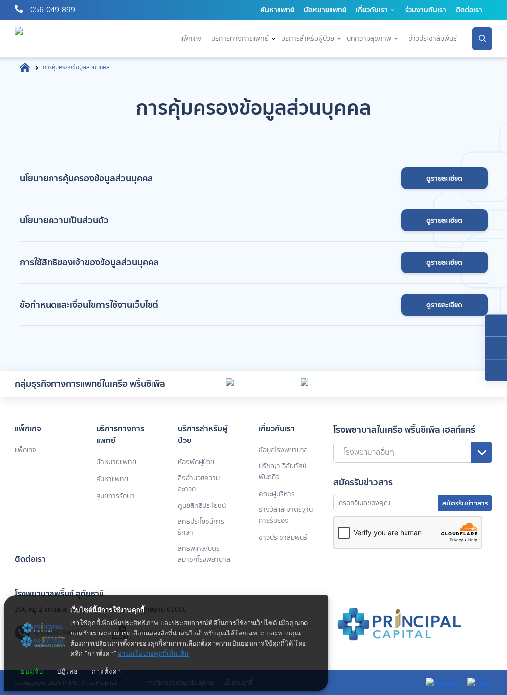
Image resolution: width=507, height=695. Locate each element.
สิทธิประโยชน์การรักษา (201, 527)
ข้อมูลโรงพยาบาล (283, 450)
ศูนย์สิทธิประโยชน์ (202, 506)
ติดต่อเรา (469, 9)
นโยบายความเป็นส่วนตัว (64, 220)
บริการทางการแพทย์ (240, 38)
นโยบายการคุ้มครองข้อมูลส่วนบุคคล (86, 178)
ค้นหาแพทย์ (277, 9)
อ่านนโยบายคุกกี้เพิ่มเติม (153, 654)
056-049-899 (52, 9)
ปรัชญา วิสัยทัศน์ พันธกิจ (282, 471)
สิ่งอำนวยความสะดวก (199, 483)
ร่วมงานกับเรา (425, 9)
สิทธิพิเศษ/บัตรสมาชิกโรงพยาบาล (204, 554)
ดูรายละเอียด (444, 178)
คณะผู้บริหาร (277, 494)
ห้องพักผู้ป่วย (196, 462)
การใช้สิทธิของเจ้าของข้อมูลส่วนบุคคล (89, 262)
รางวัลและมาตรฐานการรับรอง (286, 515)
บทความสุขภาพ (369, 38)
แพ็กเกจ (191, 38)
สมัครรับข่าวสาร (465, 503)
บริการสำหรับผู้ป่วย (307, 38)
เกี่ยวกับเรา (372, 9)
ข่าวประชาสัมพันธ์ (432, 38)
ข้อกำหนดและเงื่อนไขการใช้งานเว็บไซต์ (89, 304)
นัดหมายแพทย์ (325, 9)
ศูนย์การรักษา (115, 496)
